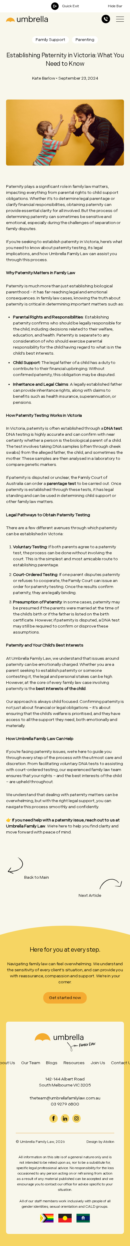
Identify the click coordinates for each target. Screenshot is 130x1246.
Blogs (51, 1062)
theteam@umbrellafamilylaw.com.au (65, 1098)
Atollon (108, 1142)
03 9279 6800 (65, 1104)
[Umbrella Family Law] (27, 19)
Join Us (98, 1062)
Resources (74, 1062)
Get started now (65, 997)
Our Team (30, 1062)
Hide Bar (115, 6)
